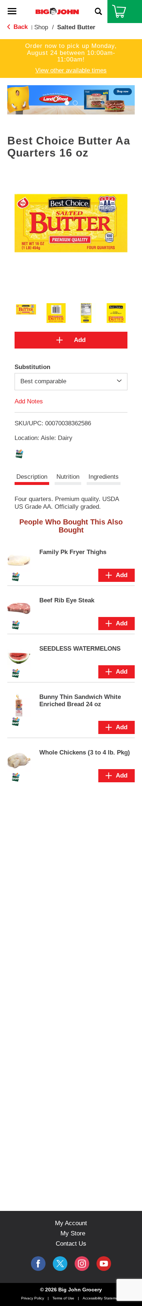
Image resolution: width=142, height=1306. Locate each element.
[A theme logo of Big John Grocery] (57, 11)
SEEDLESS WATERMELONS (80, 648)
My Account (71, 1223)
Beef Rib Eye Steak (66, 600)
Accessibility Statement (102, 1298)
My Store (72, 1233)
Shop (41, 27)
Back (20, 26)
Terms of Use (63, 1298)
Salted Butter (76, 27)
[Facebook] (38, 1263)
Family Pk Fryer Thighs (72, 552)
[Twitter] (60, 1263)
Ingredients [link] (103, 476)
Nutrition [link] (67, 476)
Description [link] (31, 476)
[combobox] (71, 381)
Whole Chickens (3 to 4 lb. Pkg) (84, 752)
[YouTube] (82, 1263)
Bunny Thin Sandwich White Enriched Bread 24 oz (80, 700)
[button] (66, 103)
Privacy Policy (32, 1298)
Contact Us (71, 1243)
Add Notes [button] (29, 401)
